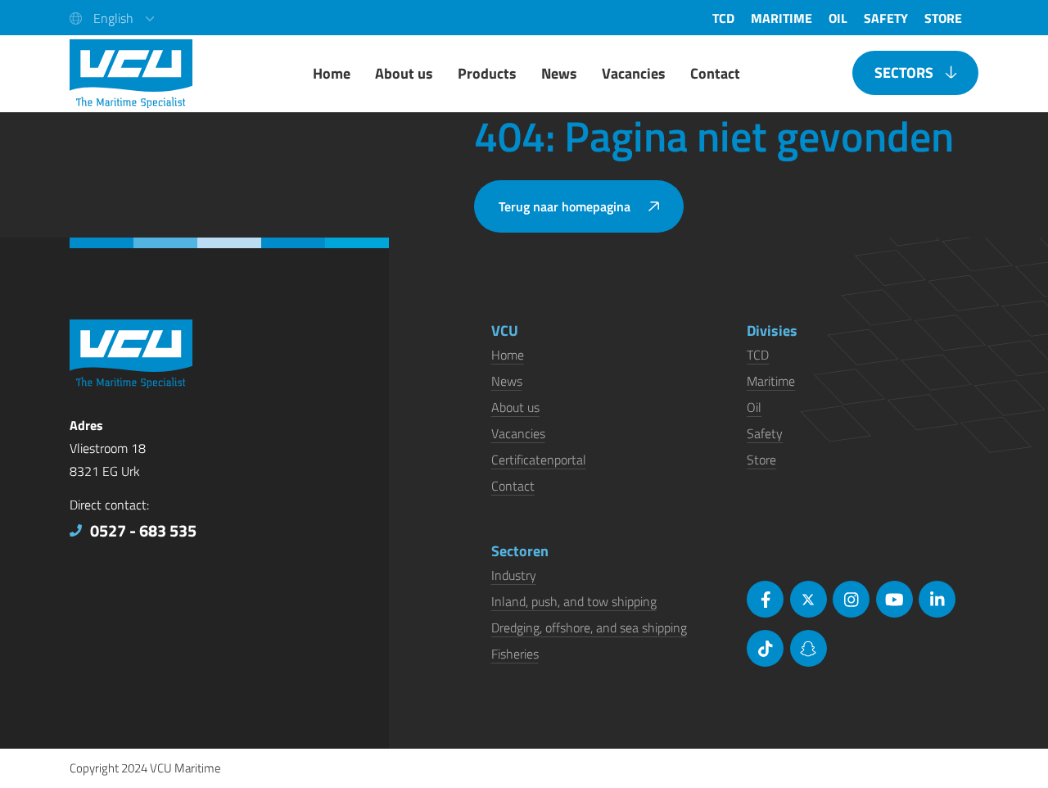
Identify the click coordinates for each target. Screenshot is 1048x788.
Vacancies (518, 433)
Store (761, 459)
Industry (513, 575)
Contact (513, 486)
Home (507, 355)
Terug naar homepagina (564, 206)
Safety (765, 433)
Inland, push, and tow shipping (574, 601)
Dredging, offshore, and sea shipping (589, 627)
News (506, 381)
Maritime (771, 381)
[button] (112, 17)
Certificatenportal (538, 459)
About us (515, 407)
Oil (754, 407)
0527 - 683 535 (143, 530)
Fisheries (515, 653)
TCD (758, 355)
